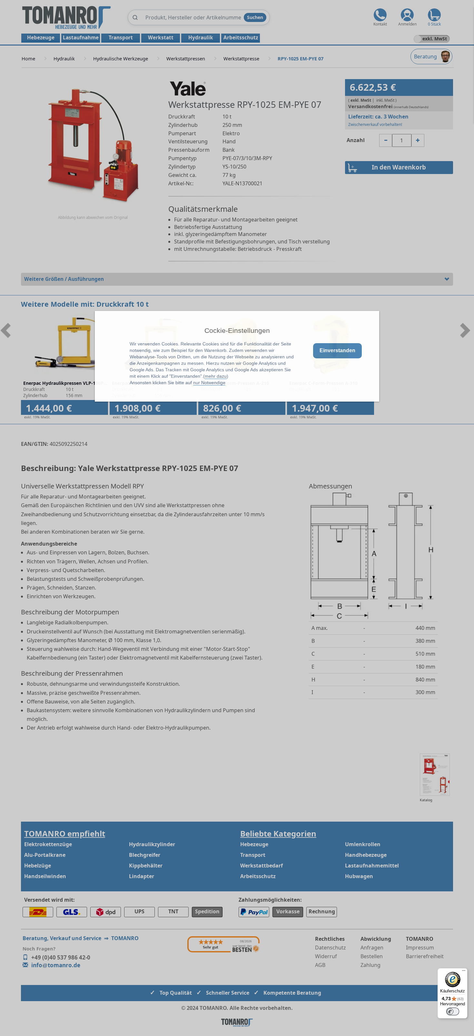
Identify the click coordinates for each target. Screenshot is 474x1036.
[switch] (452, 1011)
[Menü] (464, 972)
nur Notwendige (209, 382)
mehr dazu (216, 376)
